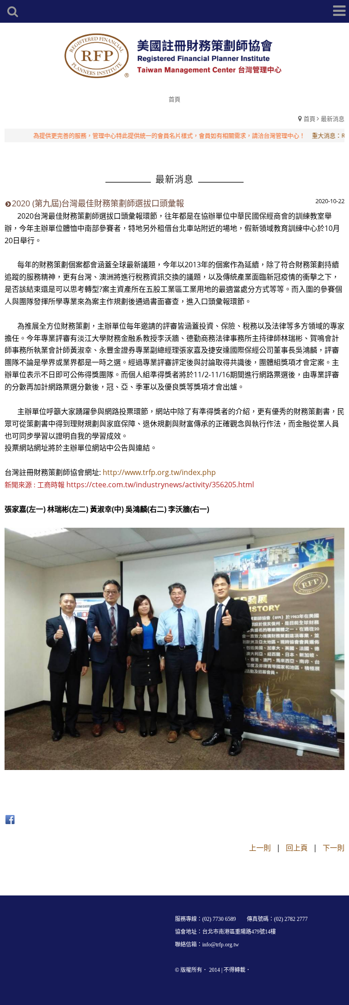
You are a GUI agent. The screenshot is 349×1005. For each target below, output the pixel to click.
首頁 (309, 119)
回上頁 (297, 848)
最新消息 (332, 119)
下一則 (333, 848)
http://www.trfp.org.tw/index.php (159, 472)
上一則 (260, 848)
